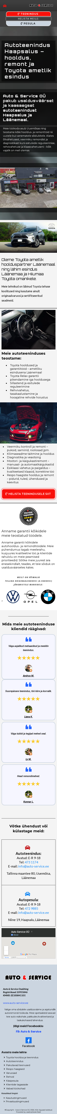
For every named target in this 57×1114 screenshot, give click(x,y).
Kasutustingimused (16, 1098)
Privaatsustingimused (17, 1101)
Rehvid (10, 1076)
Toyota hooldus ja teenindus (22, 1057)
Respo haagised (15, 1069)
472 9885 (31, 908)
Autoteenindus (14, 1061)
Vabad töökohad (15, 1088)
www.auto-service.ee (15, 1003)
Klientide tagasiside (17, 1084)
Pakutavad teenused (18, 1065)
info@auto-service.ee (33, 866)
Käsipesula (12, 1080)
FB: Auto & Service (28, 1031)
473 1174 (31, 862)
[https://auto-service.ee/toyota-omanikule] (28, 977)
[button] (5, 6)
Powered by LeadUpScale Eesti (28, 1112)
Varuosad (11, 1072)
